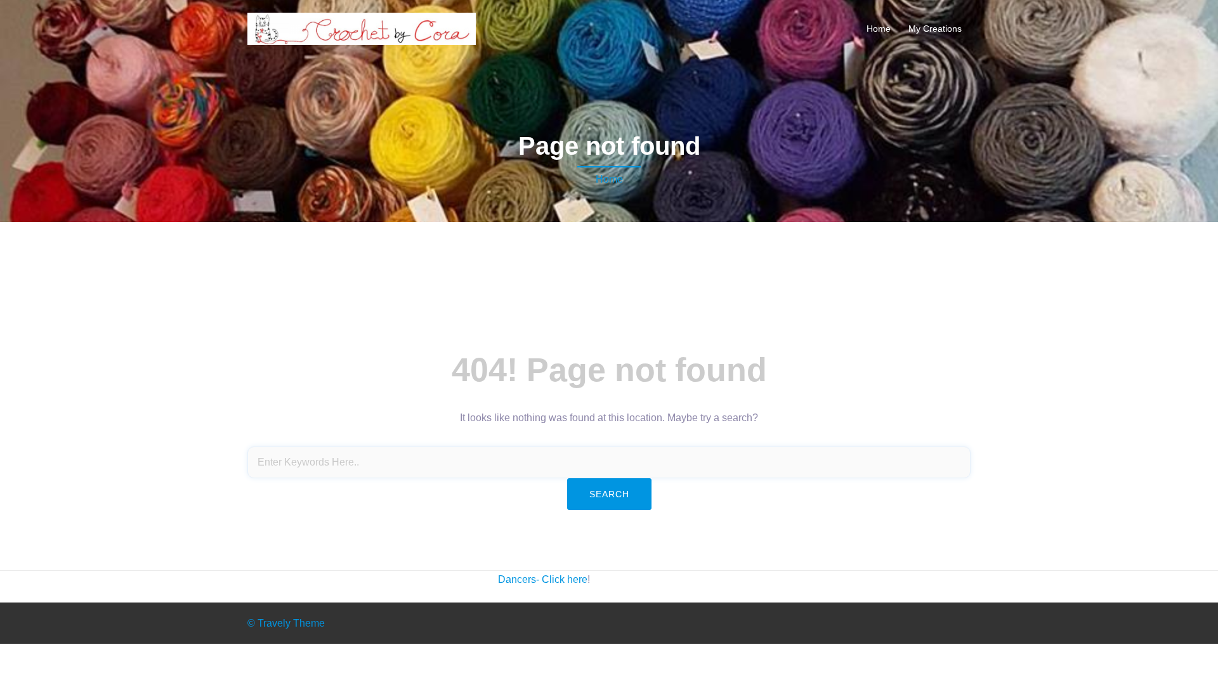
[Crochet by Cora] (361, 28)
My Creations (935, 28)
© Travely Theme (286, 623)
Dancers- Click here (542, 579)
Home (879, 28)
